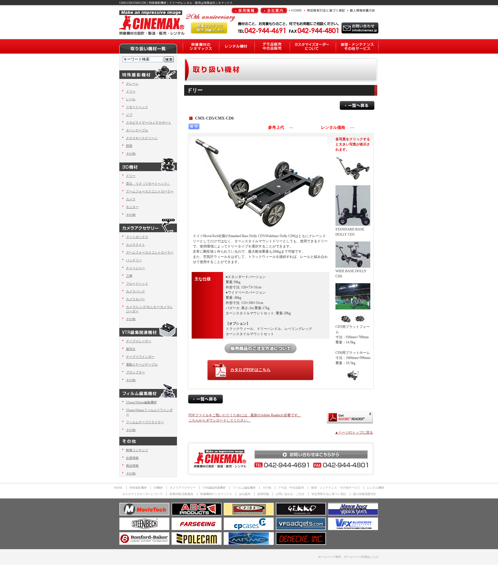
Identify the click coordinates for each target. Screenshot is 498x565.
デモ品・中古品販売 (291, 487)
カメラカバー (135, 299)
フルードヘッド (137, 283)
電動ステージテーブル (142, 364)
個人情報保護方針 (364, 494)
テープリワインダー (140, 356)
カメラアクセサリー (183, 487)
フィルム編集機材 (244, 487)
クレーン (132, 83)
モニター (132, 207)
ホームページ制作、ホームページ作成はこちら (348, 556)
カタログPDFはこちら (250, 370)
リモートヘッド (137, 107)
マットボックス (137, 237)
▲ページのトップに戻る (354, 432)
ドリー (130, 91)
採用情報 (263, 494)
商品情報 (132, 465)
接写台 (130, 349)
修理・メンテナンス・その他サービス (335, 487)
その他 (130, 153)
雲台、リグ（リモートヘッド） (148, 183)
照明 (129, 146)
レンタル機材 (375, 487)
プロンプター (135, 372)
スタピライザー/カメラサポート (148, 122)
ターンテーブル (137, 130)
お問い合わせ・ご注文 (290, 494)
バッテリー (134, 260)
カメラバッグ (135, 291)
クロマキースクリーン (142, 138)
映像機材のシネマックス (216, 494)
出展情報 (132, 458)
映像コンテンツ (137, 450)
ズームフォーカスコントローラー (149, 191)
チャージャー (135, 268)
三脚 (129, 275)
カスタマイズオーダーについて (142, 494)
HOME (118, 487)
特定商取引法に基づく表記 (329, 494)
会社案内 (244, 494)
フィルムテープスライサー (145, 422)
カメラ (130, 199)
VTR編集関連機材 (214, 487)
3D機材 (158, 487)
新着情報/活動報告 (181, 494)
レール (130, 99)
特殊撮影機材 (138, 487)
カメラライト (135, 244)
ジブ (129, 114)
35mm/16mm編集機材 (141, 402)
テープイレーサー (138, 341)
